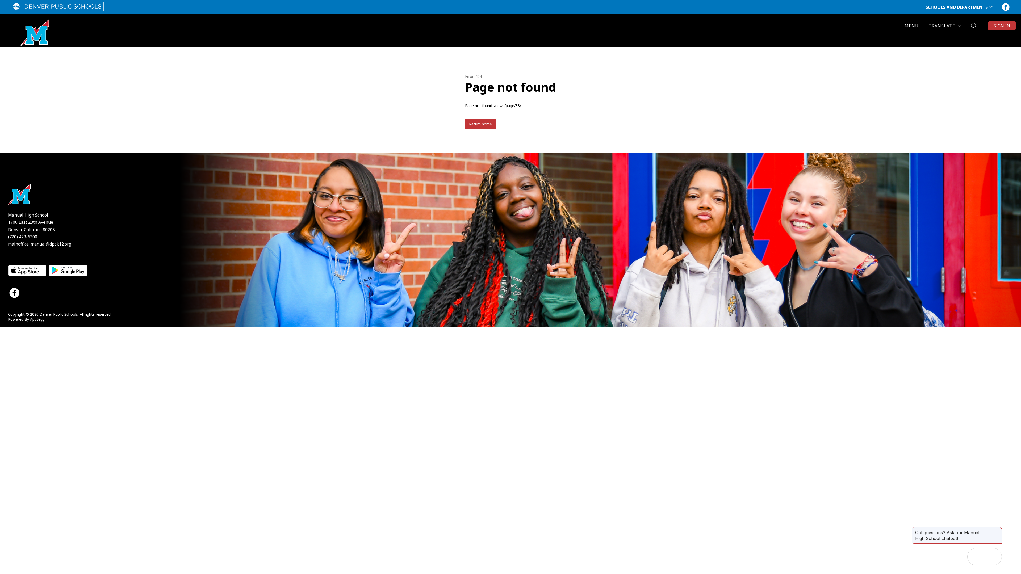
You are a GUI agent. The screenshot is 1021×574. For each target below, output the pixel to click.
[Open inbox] (976, 556)
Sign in (1002, 26)
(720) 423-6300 (22, 237)
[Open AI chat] (993, 556)
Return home (480, 123)
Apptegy (37, 319)
